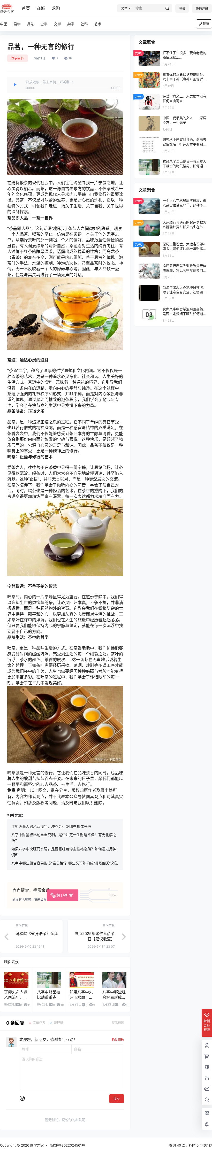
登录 (182, 9)
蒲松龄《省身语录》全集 (37, 933)
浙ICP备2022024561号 (67, 1145)
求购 (56, 8)
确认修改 (118, 1040)
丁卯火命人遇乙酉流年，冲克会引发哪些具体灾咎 (51, 826)
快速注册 (202, 9)
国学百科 (17, 58)
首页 (26, 8)
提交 (116, 1099)
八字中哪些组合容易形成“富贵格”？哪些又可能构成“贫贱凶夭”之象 (64, 863)
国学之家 (36, 1145)
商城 (41, 8)
